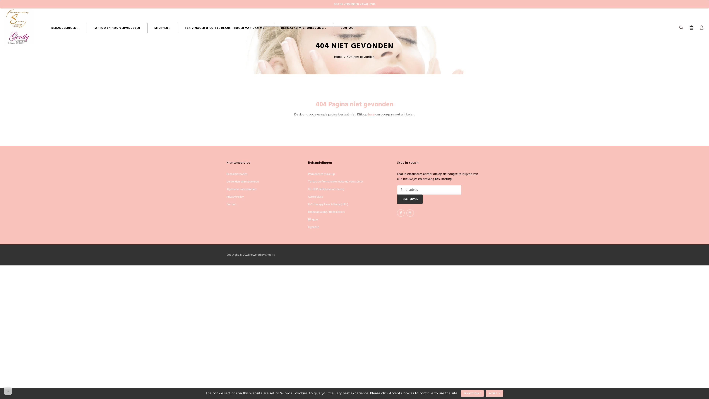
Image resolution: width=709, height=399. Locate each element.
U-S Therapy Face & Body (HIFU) (328, 204)
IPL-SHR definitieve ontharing (326, 189)
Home (338, 57)
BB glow (313, 219)
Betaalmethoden (237, 174)
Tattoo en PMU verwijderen (116, 28)
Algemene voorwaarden (241, 189)
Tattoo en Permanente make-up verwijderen (336, 182)
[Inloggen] (701, 28)
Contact (347, 28)
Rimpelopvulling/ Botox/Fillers (326, 212)
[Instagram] (410, 213)
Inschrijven (410, 199)
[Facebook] (401, 213)
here (371, 114)
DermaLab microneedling (303, 28)
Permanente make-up (321, 174)
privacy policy (472, 393)
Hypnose (313, 227)
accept (494, 393)
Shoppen (161, 28)
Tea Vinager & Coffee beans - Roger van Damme (225, 28)
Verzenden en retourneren (243, 182)
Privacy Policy (235, 197)
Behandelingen (64, 28)
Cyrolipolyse (315, 197)
